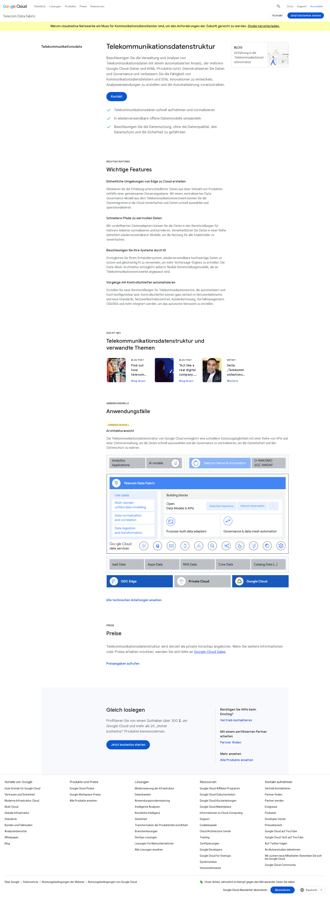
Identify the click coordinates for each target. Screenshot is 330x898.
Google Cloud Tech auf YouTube (284, 837)
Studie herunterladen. (264, 26)
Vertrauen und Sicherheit (20, 794)
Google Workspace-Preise (85, 794)
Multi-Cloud (11, 806)
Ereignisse (271, 806)
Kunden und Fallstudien (18, 825)
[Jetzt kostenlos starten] (128, 744)
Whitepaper (12, 837)
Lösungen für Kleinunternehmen (154, 843)
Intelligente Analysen (147, 806)
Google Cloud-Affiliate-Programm (220, 788)
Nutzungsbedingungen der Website (63, 881)
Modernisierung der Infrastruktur (154, 788)
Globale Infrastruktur (17, 812)
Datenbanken (143, 794)
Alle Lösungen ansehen (149, 849)
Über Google (12, 881)
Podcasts (270, 812)
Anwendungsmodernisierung (152, 800)
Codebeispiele (208, 825)
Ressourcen (97, 6)
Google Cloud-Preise (82, 788)
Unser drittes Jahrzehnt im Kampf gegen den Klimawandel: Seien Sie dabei (250, 881)
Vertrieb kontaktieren (236, 720)
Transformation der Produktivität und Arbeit (161, 825)
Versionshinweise (210, 868)
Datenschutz (30, 881)
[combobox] (311, 890)
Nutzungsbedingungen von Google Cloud (112, 881)
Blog (7, 843)
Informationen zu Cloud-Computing (221, 812)
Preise (83, 6)
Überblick (39, 6)
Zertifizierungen (209, 843)
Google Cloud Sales (209, 652)
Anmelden (316, 6)
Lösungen (55, 6)
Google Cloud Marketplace (215, 806)
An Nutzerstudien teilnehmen (282, 849)
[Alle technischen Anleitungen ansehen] (134, 600)
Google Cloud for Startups (215, 855)
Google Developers (211, 849)
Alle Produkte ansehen (236, 760)
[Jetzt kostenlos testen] (305, 15)
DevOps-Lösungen (146, 837)
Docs (290, 6)
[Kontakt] (116, 96)
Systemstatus (208, 861)
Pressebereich (273, 825)
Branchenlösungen (146, 831)
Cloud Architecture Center (215, 831)
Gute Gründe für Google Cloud (22, 788)
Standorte (11, 819)
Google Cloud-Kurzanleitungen (218, 800)
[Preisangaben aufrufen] (123, 663)
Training (204, 837)
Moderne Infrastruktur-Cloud (22, 800)
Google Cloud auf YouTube (281, 831)
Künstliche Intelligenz (147, 812)
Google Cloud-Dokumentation (217, 794)
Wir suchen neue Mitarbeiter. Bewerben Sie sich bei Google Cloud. (293, 857)
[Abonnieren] (282, 890)
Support (302, 6)
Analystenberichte (16, 831)
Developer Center (275, 819)
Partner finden (230, 742)
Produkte (70, 6)
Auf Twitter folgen (276, 843)
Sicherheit (141, 819)
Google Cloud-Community (280, 864)
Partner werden (274, 800)
